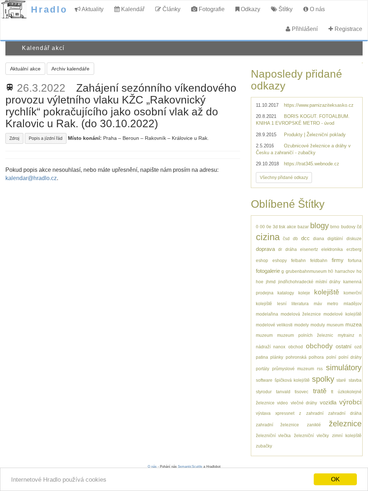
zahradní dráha (344, 413)
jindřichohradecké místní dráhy (309, 281)
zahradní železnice (277, 424)
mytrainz (346, 335)
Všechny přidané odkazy (284, 177)
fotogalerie (268, 271)
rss (320, 368)
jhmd (271, 281)
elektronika (332, 249)
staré (341, 380)
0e (268, 226)
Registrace (347, 29)
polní (331, 357)
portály (262, 368)
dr (280, 249)
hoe (259, 281)
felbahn (298, 260)
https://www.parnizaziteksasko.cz (319, 105)
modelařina (267, 314)
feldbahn (318, 260)
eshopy (279, 260)
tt (332, 391)
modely (301, 324)
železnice (345, 423)
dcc (305, 238)
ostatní (343, 346)
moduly (317, 324)
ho (359, 271)
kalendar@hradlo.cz (31, 178)
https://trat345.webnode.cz (311, 163)
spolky (323, 379)
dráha (291, 249)
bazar (303, 226)
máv (318, 303)
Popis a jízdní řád (46, 138)
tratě (320, 391)
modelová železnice (301, 314)
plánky (276, 357)
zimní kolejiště (347, 435)
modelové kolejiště (342, 314)
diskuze (354, 238)
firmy (338, 260)
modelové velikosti (274, 324)
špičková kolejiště (292, 380)
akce (291, 226)
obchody (319, 346)
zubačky (264, 446)
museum (335, 324)
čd (359, 226)
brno (334, 226)
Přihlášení (304, 29)
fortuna (355, 260)
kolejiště (326, 292)
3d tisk (279, 226)
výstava (263, 413)
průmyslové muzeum (293, 368)
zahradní (314, 413)
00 (262, 226)
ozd (358, 346)
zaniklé (314, 424)
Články (170, 9)
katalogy (285, 292)
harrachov (345, 271)
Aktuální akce (25, 69)
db (295, 238)
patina (262, 357)
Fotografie (211, 9)
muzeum (264, 335)
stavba (355, 380)
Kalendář (132, 9)
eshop (262, 260)
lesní (281, 303)
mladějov (353, 303)
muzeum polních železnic (305, 335)
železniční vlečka (273, 435)
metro (332, 303)
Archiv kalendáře (70, 69)
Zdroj (14, 138)
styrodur (264, 391)
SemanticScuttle (190, 466)
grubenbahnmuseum (306, 271)
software (264, 380)
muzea (353, 324)
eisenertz (309, 249)
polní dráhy (350, 357)
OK (335, 479)
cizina (268, 237)
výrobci (350, 402)
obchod (295, 346)
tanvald (283, 391)
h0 (330, 271)
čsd (286, 238)
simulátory (344, 367)
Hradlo (49, 9)
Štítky (285, 9)
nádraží (263, 346)
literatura (300, 303)
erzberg (354, 249)
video (282, 402)
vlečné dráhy (304, 402)
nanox (279, 346)
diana (318, 238)
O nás (316, 9)
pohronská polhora (305, 357)
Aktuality (92, 9)
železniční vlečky (311, 435)
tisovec (301, 391)
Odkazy (249, 9)
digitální (335, 238)
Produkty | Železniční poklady (315, 134)
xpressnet (284, 413)
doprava (265, 249)
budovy (348, 226)
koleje (304, 292)
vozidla (328, 402)
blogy (319, 225)
